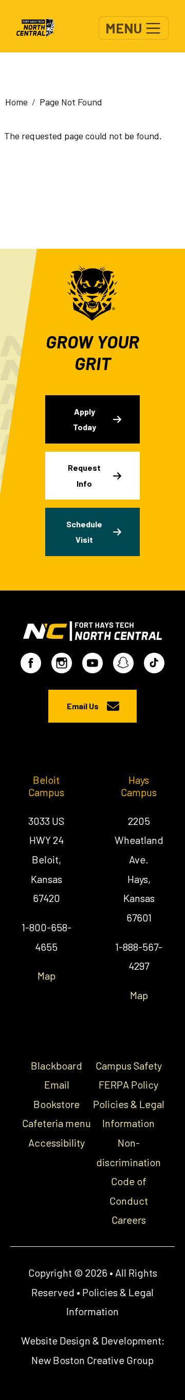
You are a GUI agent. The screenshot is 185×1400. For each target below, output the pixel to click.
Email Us (83, 706)
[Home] (40, 26)
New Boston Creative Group (92, 1360)
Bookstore (56, 1104)
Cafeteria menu (56, 1123)
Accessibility (56, 1142)
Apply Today (84, 419)
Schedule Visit (84, 531)
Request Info (84, 475)
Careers (129, 1219)
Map (46, 975)
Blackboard (56, 1065)
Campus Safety (129, 1065)
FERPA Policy (128, 1084)
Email (56, 1084)
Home (16, 101)
